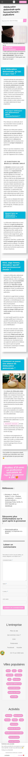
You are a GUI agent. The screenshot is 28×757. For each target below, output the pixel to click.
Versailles (14, 696)
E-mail (5, 591)
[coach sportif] (14, 2)
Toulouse (18, 675)
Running (9, 715)
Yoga (21, 720)
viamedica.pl (8, 505)
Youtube (19, 647)
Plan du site (14, 631)
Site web (5, 599)
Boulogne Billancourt (14, 684)
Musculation (18, 715)
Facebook (10, 647)
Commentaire (8, 560)
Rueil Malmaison (14, 688)
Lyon (14, 671)
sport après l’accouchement (10, 48)
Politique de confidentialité (7, 750)
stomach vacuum (11, 423)
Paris (8, 671)
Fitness (7, 720)
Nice (20, 671)
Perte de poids (14, 737)
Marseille (10, 675)
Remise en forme (14, 728)
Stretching (14, 724)
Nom (5, 584)
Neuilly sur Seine (14, 692)
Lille (9, 679)
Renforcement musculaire (14, 733)
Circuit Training (14, 741)
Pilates (15, 720)
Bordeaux (16, 679)
